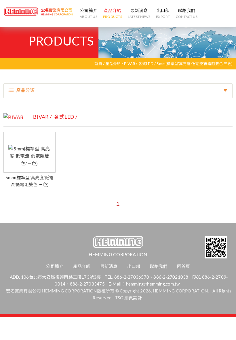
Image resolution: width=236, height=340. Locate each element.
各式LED (145, 63)
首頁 (98, 63)
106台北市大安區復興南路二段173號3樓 (61, 276)
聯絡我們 (186, 13)
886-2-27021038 (170, 276)
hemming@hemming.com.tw (153, 283)
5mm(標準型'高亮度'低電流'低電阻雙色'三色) (195, 63)
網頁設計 (133, 297)
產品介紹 (112, 13)
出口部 (163, 13)
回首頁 (183, 266)
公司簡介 (88, 13)
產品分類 (25, 90)
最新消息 (139, 13)
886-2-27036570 (131, 276)
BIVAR (129, 63)
